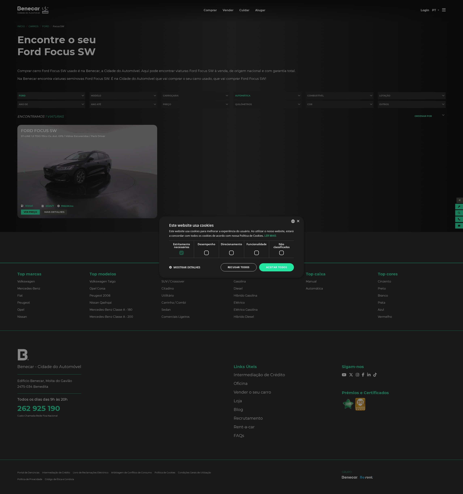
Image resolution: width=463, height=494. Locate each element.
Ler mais (270, 235)
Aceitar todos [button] (276, 267)
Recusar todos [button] (239, 267)
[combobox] (293, 221)
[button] (184, 267)
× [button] (298, 221)
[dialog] (231, 247)
